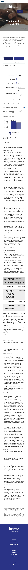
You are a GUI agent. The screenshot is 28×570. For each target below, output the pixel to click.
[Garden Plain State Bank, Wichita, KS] (14, 6)
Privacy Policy (14, 550)
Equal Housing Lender (15, 564)
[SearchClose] (13, 11)
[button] (14, 66)
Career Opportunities (14, 541)
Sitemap (14, 556)
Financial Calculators (14, 544)
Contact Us (14, 539)
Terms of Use (14, 552)
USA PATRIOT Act (14, 554)
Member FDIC (14, 562)
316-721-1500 (15, 531)
